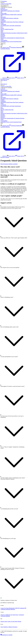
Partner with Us (20, 77)
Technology (21, 614)
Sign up (5, 80)
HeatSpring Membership (16, 47)
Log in (2, 80)
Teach (2, 626)
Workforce (5, 626)
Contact (9, 621)
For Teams (6, 3)
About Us (4, 77)
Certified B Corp (8, 614)
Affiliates (10, 626)
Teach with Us (11, 77)
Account (13, 621)
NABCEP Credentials (19, 608)
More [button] (2, 43)
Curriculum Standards (5, 616)
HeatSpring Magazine (10, 609)
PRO (10, 3)
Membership (11, 608)
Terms (14, 614)
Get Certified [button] (3, 5)
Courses (2, 3)
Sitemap (19, 621)
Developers (14, 626)
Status (16, 621)
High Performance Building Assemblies (9, 164)
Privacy (17, 614)
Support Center (5, 47)
